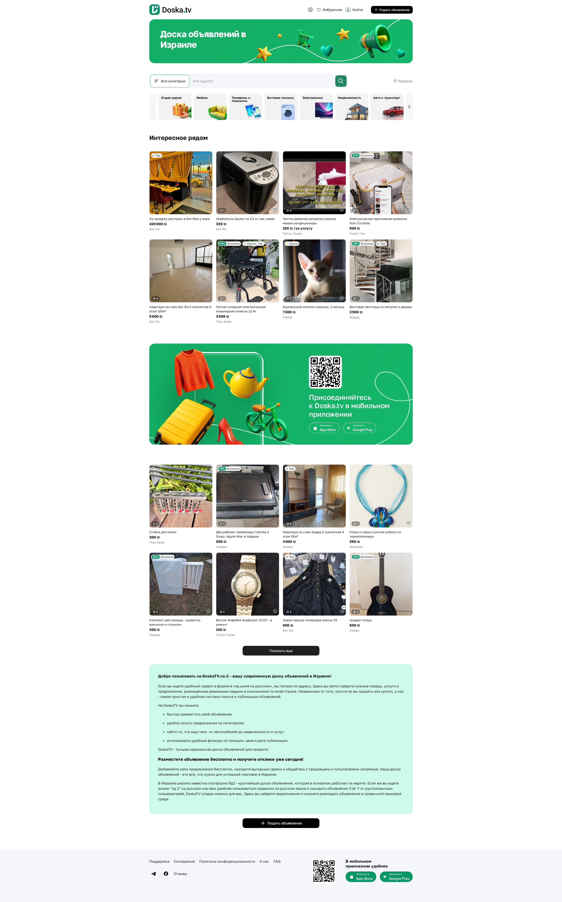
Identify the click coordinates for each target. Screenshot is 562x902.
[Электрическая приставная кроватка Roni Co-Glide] (381, 193)
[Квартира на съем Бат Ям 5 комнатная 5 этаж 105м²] (181, 281)
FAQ (277, 861)
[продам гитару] (381, 592)
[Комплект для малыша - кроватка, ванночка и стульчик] (181, 594)
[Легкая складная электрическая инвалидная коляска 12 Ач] (247, 281)
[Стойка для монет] (181, 504)
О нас (264, 861)
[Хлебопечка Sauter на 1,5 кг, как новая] (247, 191)
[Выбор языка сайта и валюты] (310, 9)
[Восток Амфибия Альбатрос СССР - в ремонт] (247, 594)
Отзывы (180, 873)
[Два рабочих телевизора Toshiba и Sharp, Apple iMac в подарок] (247, 506)
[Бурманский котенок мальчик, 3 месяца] (314, 279)
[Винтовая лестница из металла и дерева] (381, 279)
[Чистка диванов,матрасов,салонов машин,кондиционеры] (314, 193)
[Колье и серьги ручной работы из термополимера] (381, 506)
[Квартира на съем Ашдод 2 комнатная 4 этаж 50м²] (314, 506)
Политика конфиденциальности (227, 861)
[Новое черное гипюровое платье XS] (314, 592)
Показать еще (281, 650)
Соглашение (184, 861)
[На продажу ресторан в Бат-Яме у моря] (181, 191)
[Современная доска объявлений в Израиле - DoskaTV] (170, 9)
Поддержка (159, 861)
